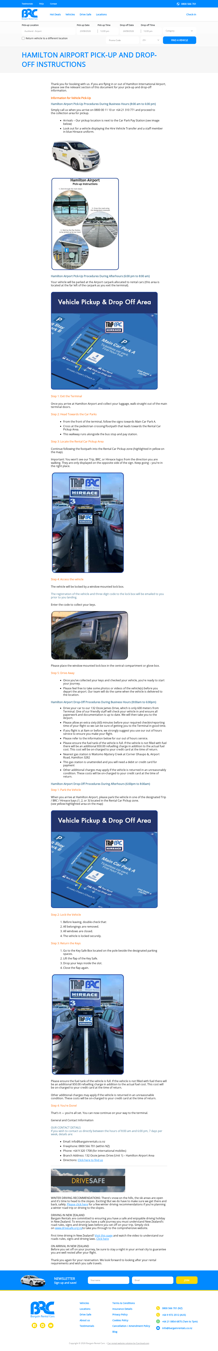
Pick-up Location (30, 25)
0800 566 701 (188, 3)
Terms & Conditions (123, 1303)
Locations (101, 14)
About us (85, 1320)
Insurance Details (122, 1308)
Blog (114, 1331)
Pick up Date (83, 25)
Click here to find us (90, 1160)
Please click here (77, 1204)
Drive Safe (85, 14)
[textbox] (170, 31)
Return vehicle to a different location (47, 38)
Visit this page (104, 1235)
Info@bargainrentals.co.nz (177, 1328)
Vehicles (70, 14)
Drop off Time (148, 25)
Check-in (191, 14)
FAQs (41, 4)
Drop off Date (127, 25)
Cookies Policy (120, 1320)
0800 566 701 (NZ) (172, 1308)
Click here (102, 1239)
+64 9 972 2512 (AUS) (174, 1315)
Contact (53, 4)
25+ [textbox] (144, 40)
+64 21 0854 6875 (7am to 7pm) (180, 1321)
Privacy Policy (120, 1314)
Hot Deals (55, 14)
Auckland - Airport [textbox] (33, 31)
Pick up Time (104, 25)
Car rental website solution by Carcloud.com (128, 1343)
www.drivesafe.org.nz (68, 1228)
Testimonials (27, 4)
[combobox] (48, 31)
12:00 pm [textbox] (104, 31)
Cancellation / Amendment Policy (131, 1325)
